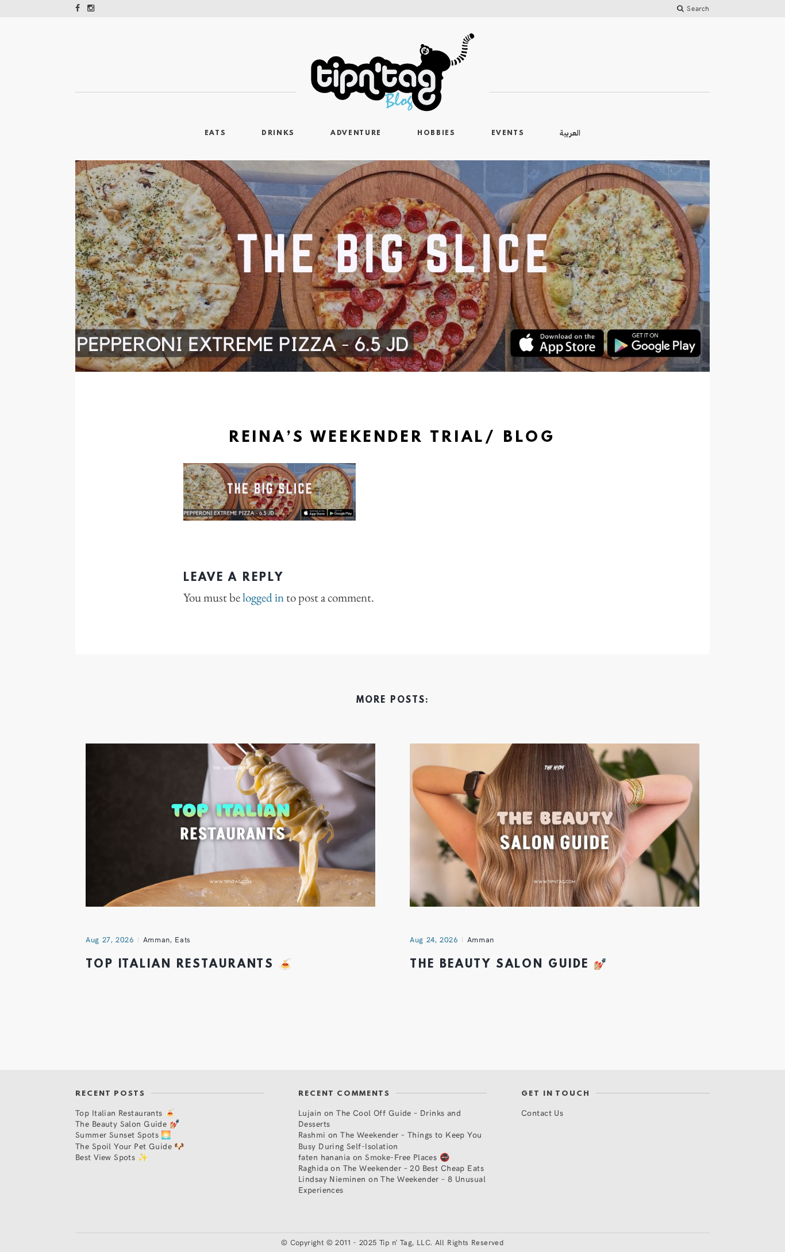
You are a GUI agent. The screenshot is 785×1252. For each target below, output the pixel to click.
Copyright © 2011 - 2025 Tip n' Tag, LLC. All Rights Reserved (397, 1242)
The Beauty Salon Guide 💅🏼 (509, 964)
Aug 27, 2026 (110, 939)
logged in (263, 598)
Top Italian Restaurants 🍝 (189, 964)
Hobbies (436, 133)
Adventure (356, 133)
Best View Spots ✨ (111, 1156)
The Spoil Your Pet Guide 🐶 (129, 1146)
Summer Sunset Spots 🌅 (123, 1134)
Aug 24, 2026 (434, 939)
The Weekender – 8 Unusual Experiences (392, 1184)
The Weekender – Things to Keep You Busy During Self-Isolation (390, 1140)
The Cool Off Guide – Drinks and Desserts (379, 1118)
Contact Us (542, 1112)
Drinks (278, 133)
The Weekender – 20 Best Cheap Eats (413, 1167)
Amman (156, 939)
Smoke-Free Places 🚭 (407, 1156)
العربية (570, 133)
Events (508, 133)
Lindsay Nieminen (332, 1178)
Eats (215, 133)
